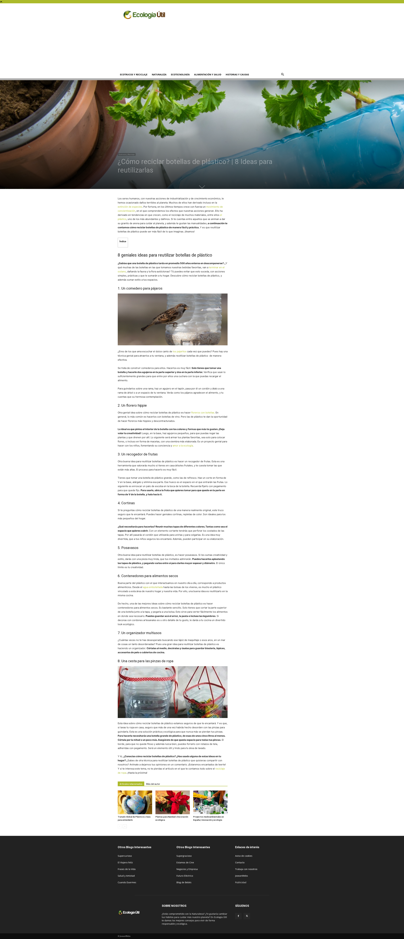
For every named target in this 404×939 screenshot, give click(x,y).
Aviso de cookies (243, 855)
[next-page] (125, 826)
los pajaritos (179, 351)
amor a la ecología (183, 445)
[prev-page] (120, 826)
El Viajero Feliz (125, 862)
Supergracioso (184, 855)
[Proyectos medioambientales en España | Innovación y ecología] (210, 802)
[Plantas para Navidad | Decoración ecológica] (172, 802)
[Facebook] (238, 916)
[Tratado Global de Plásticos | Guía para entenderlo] (135, 802)
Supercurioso (125, 855)
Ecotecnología (180, 74)
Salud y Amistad (126, 875)
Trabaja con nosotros (246, 869)
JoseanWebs (241, 875)
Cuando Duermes (127, 882)
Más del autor (153, 784)
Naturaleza (159, 74)
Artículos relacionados (131, 784)
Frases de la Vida (127, 869)
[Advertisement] (202, 47)
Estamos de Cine (185, 862)
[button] (282, 74)
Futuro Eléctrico (184, 875)
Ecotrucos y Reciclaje (133, 74)
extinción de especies (130, 206)
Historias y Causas (237, 74)
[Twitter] (247, 916)
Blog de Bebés (183, 882)
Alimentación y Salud (207, 74)
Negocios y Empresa (187, 869)
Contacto (239, 862)
